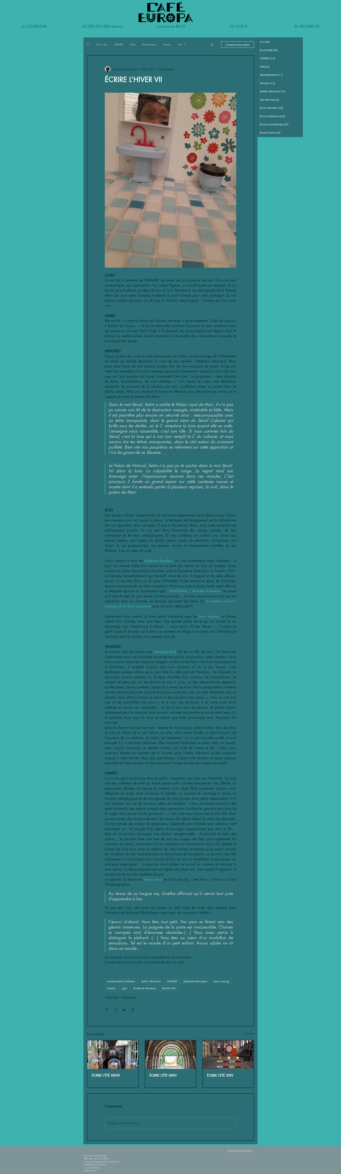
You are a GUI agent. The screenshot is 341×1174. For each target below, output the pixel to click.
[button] (212, 44)
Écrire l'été (101, 44)
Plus (180, 44)
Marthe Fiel (168, 988)
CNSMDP (172, 981)
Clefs (132, 44)
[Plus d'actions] (234, 69)
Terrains (167, 44)
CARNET (118, 44)
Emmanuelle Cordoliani (121, 981)
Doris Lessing (221, 981)
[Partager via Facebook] (106, 1009)
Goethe (111, 988)
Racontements (149, 44)
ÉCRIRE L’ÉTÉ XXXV (220, 1075)
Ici (88, 44)
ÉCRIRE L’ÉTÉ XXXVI (163, 1075)
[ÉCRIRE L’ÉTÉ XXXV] (228, 1054)
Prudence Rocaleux (144, 988)
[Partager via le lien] (132, 1009)
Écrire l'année (129, 997)
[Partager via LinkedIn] (124, 1009)
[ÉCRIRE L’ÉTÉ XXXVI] (170, 1054)
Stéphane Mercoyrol (195, 981)
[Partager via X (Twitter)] (115, 1009)
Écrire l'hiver (112, 997)
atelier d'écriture (151, 981)
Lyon (124, 988)
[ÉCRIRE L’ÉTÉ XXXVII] (112, 1054)
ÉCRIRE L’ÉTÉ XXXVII (106, 1075)
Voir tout (249, 1033)
